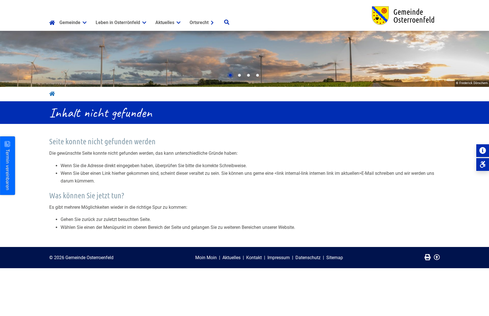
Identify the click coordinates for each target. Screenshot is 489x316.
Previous (10, 58)
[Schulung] (482, 164)
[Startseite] (52, 23)
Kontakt (254, 257)
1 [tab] (230, 75)
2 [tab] (239, 75)
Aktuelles (164, 22)
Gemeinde (69, 22)
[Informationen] (482, 150)
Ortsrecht (199, 22)
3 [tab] (248, 75)
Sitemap (334, 257)
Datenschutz (308, 257)
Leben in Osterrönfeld (118, 22)
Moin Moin (206, 257)
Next (479, 58)
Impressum (278, 257)
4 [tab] (257, 75)
